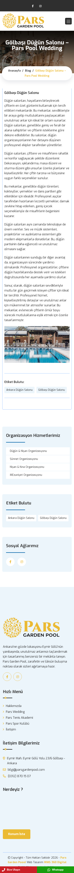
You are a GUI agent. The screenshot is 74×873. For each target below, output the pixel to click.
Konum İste (16, 834)
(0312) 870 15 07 (19, 776)
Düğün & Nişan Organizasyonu (28, 451)
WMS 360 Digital (55, 862)
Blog (28, 70)
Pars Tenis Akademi (19, 718)
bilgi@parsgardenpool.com (26, 770)
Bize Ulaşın (13, 869)
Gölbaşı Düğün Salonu (51, 390)
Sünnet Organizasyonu (24, 459)
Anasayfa (14, 70)
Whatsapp (57, 869)
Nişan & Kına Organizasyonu (27, 467)
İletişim (11, 729)
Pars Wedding (15, 712)
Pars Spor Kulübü (17, 724)
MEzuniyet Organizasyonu (26, 475)
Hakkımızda (13, 706)
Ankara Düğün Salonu (19, 390)
